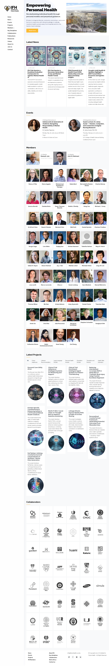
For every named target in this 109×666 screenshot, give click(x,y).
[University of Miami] (87, 621)
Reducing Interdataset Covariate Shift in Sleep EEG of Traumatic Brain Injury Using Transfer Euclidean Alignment (97, 373)
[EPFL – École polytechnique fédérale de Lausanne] (87, 532)
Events (10, 22)
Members (10, 28)
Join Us (10, 47)
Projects (10, 25)
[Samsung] (87, 586)
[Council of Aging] (60, 532)
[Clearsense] (33, 532)
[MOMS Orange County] (73, 568)
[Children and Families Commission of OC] (73, 515)
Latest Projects (33, 355)
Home (9, 17)
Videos (10, 41)
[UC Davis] (33, 621)
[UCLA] (46, 621)
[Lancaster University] (33, 568)
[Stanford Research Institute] (60, 604)
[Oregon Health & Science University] (100, 568)
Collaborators (12, 33)
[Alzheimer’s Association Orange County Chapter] (33, 515)
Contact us (52, 662)
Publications (11, 36)
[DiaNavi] (73, 532)
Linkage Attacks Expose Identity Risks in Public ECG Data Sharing (76, 413)
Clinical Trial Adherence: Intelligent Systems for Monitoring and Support (55, 371)
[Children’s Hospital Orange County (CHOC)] (87, 515)
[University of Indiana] (73, 621)
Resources (11, 38)
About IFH (51, 653)
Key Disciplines (12, 30)
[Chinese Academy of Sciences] (100, 515)
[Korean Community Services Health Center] (100, 550)
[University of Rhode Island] (100, 621)
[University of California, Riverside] (60, 621)
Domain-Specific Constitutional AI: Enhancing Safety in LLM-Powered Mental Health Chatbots (35, 411)
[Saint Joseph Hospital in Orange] (73, 586)
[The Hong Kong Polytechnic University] (87, 604)
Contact (10, 49)
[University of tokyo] (33, 639)
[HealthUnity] (46, 550)
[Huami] (73, 550)
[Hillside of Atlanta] (60, 550)
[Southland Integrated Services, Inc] (46, 604)
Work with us (52, 659)
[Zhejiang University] (73, 639)
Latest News (32, 42)
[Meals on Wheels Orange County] (60, 568)
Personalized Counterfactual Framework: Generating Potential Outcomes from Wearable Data (97, 421)
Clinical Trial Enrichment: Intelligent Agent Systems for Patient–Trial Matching (76, 371)
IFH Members (32, 659)
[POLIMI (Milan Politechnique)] (46, 586)
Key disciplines (53, 655)
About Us (10, 44)
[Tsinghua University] (100, 604)
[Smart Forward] (33, 604)
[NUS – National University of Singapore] (87, 568)
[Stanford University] (73, 604)
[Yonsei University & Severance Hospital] (60, 639)
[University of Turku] (46, 639)
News (9, 19)
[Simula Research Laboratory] (100, 586)
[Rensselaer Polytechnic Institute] (60, 586)
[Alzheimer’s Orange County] (46, 515)
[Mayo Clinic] (46, 568)
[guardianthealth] (33, 550)
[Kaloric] (87, 550)
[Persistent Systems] (33, 586)
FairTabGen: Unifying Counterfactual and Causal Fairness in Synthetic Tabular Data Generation (35, 456)
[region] (66, 19)
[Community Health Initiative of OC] (46, 532)
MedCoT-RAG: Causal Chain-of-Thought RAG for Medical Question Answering (55, 413)
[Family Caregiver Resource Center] (100, 532)
